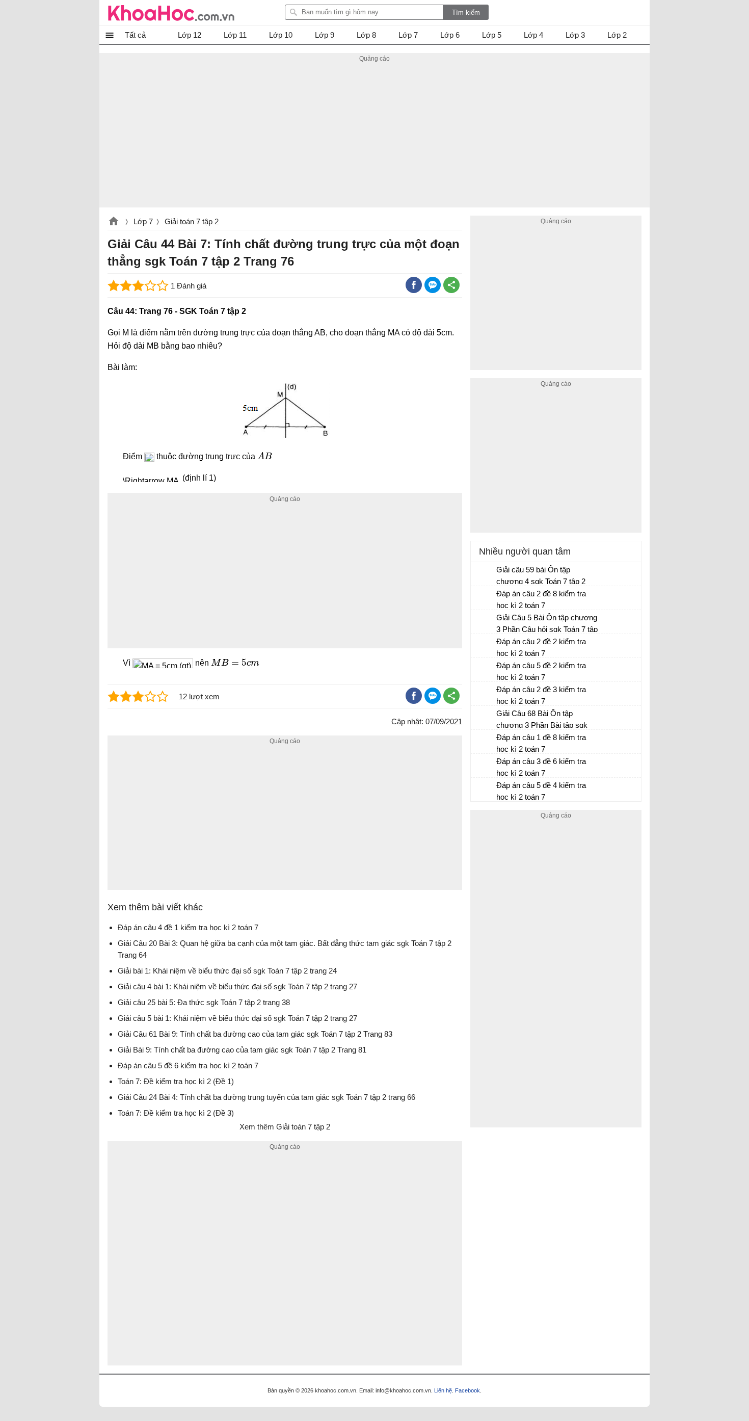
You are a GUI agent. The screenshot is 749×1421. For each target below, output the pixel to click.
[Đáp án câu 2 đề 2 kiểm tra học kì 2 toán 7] (484, 646)
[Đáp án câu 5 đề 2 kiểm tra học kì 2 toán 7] (484, 670)
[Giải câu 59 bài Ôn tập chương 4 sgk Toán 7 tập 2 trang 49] (484, 574)
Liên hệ (443, 1390)
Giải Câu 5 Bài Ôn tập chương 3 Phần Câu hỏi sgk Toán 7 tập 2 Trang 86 (547, 624)
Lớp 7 (143, 221)
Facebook (467, 1390)
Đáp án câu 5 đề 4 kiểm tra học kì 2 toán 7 (541, 791)
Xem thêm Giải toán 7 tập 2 (284, 1126)
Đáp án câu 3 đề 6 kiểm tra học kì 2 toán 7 (541, 767)
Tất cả (135, 35)
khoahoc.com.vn (114, 222)
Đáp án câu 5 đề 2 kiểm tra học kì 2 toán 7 (541, 671)
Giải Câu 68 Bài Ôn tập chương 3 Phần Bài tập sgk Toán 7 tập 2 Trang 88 (541, 720)
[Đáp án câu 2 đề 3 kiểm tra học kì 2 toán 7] (484, 694)
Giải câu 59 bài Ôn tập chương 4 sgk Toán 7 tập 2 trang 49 (540, 576)
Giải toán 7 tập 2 (192, 221)
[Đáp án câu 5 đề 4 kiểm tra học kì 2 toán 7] (484, 790)
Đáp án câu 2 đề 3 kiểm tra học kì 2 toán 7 (541, 695)
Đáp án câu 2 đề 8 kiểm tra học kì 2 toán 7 (541, 599)
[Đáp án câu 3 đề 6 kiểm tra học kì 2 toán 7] (484, 766)
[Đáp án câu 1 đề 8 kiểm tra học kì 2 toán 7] (484, 742)
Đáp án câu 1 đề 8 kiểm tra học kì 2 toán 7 (541, 743)
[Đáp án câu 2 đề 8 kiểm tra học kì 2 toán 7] (484, 598)
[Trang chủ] (171, 13)
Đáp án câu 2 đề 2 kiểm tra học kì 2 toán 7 (541, 647)
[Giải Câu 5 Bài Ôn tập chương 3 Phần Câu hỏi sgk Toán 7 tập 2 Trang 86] (484, 622)
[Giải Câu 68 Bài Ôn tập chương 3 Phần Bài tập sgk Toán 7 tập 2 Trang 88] (484, 718)
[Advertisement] (374, 136)
